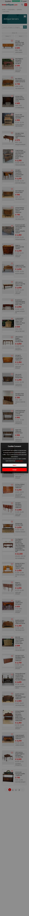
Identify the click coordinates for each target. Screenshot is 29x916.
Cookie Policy (19, 461)
